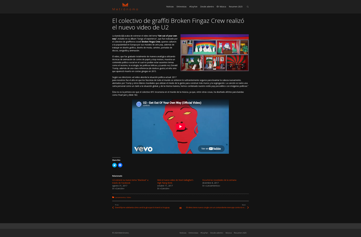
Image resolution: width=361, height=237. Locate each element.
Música (229, 233)
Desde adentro (216, 233)
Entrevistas (193, 233)
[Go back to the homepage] (125, 7)
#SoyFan (204, 233)
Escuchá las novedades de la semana (219, 180)
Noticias (183, 233)
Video (129, 197)
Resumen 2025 (240, 233)
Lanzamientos (120, 197)
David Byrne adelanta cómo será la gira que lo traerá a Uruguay (142, 207)
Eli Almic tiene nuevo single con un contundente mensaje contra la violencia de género (217, 207)
